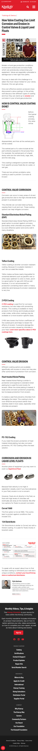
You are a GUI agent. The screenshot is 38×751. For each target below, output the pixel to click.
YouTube (22, 639)
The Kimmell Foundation (19, 730)
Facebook (14, 639)
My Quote (34, 1)
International (19, 684)
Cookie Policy (16, 743)
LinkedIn (18, 639)
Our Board (19, 723)
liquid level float (14, 469)
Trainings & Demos (9, 15)
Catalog (19, 650)
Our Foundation (19, 726)
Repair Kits (19, 664)
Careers (19, 716)
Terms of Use (28, 740)
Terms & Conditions (11, 740)
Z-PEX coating (7, 304)
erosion (28, 96)
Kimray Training (19, 688)
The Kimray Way (19, 712)
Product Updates (19, 660)
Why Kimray (19, 709)
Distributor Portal (19, 695)
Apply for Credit (19, 681)
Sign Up (18, 633)
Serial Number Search (19, 667)
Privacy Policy (20, 740)
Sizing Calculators (19, 691)
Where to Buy (19, 677)
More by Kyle (16, 594)
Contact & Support (19, 657)
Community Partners (19, 719)
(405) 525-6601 (8, 1)
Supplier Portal (19, 698)
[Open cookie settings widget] (3, 748)
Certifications (19, 653)
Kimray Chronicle (14, 612)
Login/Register (25, 1)
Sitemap (23, 743)
